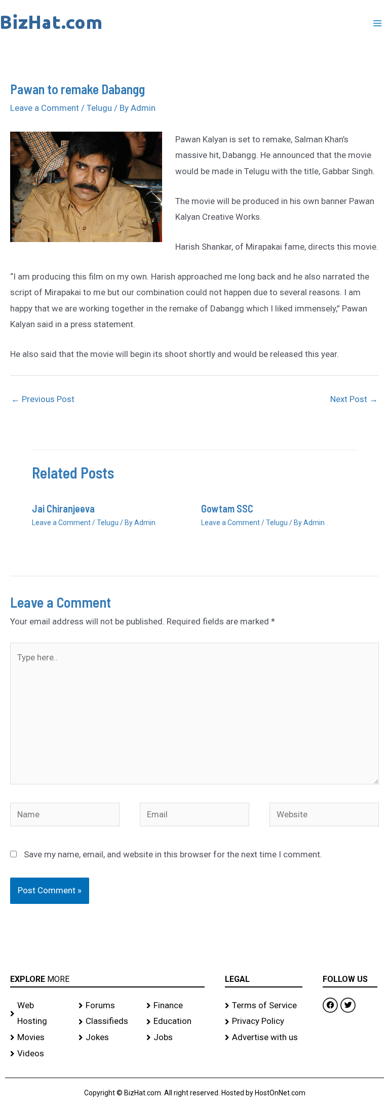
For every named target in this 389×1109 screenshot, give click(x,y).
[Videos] (39, 1054)
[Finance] (175, 1006)
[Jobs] (175, 1037)
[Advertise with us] (264, 1037)
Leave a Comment (44, 108)
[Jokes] (108, 1037)
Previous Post (42, 399)
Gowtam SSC (227, 508)
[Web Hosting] (39, 1013)
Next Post (354, 399)
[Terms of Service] (264, 1006)
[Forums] (108, 1006)
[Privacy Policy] (264, 1021)
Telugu (99, 108)
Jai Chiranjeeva (63, 508)
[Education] (175, 1021)
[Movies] (39, 1037)
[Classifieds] (108, 1021)
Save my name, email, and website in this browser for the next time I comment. (173, 854)
